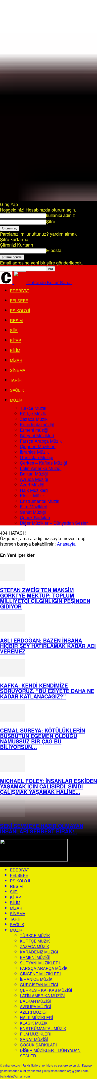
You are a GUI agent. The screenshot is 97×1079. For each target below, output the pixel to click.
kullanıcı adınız (60, 215)
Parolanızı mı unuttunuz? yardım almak (38, 233)
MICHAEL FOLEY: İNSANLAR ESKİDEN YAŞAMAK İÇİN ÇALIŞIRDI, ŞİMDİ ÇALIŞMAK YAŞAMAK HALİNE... (48, 786)
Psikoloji (20, 310)
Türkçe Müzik (33, 408)
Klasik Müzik (32, 495)
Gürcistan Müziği (36, 457)
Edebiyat (19, 291)
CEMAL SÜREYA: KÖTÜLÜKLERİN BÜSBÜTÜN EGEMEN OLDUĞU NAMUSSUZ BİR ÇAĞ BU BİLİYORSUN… (42, 738)
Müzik (16, 400)
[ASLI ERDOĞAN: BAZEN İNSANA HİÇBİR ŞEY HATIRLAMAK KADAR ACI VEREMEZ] (12, 629)
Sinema (17, 370)
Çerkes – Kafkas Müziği (43, 462)
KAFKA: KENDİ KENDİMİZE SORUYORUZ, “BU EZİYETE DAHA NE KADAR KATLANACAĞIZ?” (47, 691)
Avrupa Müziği (34, 479)
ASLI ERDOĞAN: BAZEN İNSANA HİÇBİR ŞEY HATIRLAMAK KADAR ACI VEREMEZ (48, 646)
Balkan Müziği (34, 473)
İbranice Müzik (34, 451)
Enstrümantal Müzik (39, 501)
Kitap (15, 340)
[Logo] (7, 282)
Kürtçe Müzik (33, 413)
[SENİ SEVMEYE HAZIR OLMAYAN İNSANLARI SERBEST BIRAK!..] (12, 815)
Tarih (16, 380)
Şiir (14, 330)
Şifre (50, 221)
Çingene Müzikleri (37, 446)
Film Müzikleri (33, 506)
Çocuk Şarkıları (35, 517)
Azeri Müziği (32, 484)
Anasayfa (66, 543)
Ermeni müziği (34, 430)
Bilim (15, 350)
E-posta (53, 250)
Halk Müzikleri (34, 490)
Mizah (16, 360)
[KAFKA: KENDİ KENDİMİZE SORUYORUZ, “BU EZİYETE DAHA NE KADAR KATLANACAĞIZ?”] (12, 674)
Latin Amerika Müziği (40, 468)
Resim (16, 320)
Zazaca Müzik (34, 419)
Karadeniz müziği (37, 424)
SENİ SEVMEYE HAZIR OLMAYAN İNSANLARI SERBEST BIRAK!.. (41, 828)
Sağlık (17, 390)
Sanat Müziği (33, 512)
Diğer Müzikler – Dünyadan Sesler (54, 522)
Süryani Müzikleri (37, 435)
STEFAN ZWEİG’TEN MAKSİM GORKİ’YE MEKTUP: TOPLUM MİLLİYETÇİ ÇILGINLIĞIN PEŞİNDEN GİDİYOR (45, 598)
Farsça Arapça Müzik (41, 440)
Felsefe (19, 300)
